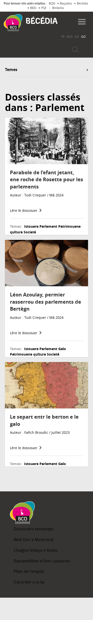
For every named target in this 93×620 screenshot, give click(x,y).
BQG (52, 3)
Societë (30, 232)
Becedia (42, 20)
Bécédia (82, 3)
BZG (70, 36)
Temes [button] (11, 70)
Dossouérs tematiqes (34, 529)
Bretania (58, 8)
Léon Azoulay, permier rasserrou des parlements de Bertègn (45, 301)
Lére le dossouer (24, 210)
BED (33, 8)
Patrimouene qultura (28, 354)
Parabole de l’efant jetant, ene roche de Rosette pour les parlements (46, 179)
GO (83, 36)
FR (62, 36)
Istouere (31, 226)
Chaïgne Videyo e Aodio (36, 550)
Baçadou (66, 3)
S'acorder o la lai (29, 582)
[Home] (13, 22)
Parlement (48, 226)
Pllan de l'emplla (29, 571)
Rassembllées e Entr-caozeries (42, 561)
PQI (43, 8)
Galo (62, 348)
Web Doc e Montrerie (34, 539)
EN (77, 36)
